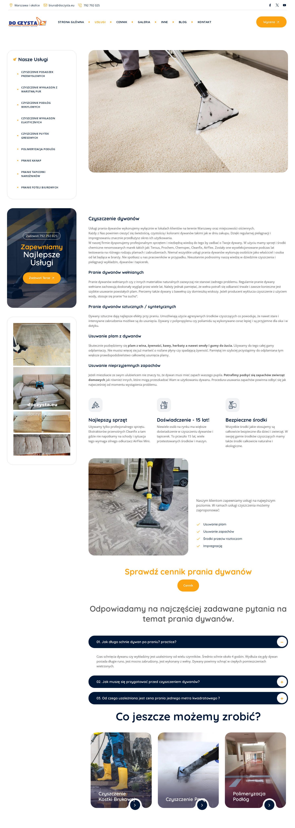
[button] (188, 642)
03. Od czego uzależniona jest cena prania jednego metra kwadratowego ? (158, 698)
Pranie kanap (31, 160)
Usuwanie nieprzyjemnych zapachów (124, 365)
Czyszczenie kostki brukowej (117, 796)
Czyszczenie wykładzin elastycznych (38, 120)
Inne (164, 22)
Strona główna (71, 22)
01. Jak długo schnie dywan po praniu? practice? (136, 642)
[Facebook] (270, 5)
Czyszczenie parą (185, 799)
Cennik (121, 22)
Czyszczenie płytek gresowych (35, 135)
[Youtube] (284, 5)
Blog (183, 22)
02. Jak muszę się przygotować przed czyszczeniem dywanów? (148, 682)
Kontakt (205, 22)
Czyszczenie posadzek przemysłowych (37, 74)
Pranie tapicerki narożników (33, 174)
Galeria (144, 22)
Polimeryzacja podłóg (249, 796)
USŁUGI (100, 22)
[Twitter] (277, 5)
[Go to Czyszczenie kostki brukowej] (121, 770)
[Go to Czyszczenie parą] (188, 770)
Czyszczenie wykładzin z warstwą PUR (39, 89)
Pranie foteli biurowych (39, 187)
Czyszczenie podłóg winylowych (36, 105)
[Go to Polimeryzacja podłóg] (255, 770)
